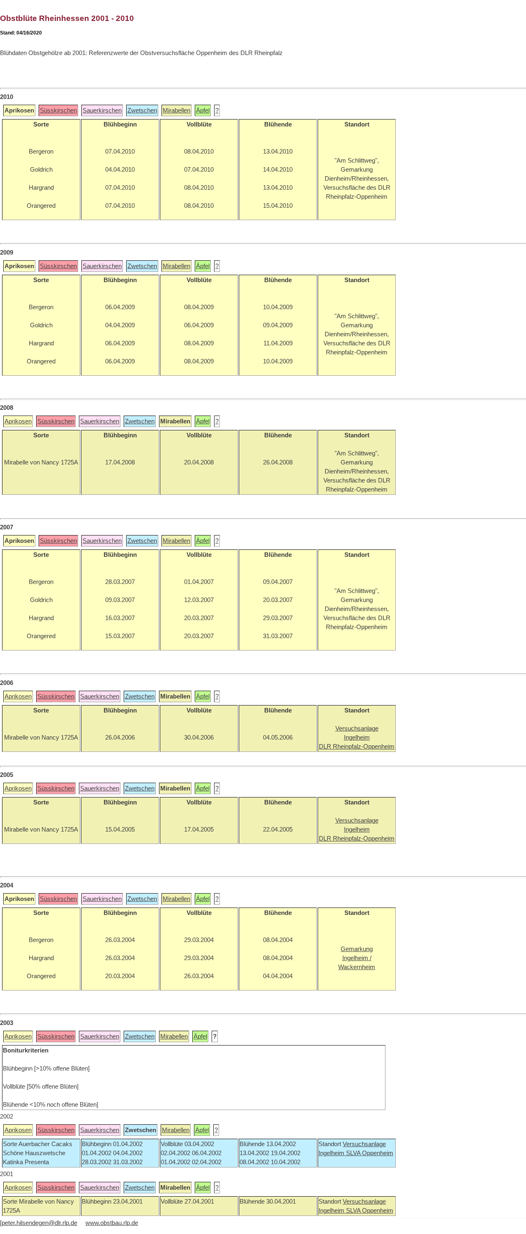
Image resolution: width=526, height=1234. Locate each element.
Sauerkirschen (102, 110)
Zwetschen (142, 110)
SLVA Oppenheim (369, 1153)
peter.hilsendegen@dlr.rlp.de (39, 1223)
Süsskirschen (58, 110)
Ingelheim (332, 1153)
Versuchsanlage (364, 1144)
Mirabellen (176, 110)
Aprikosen (18, 421)
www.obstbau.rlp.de (111, 1223)
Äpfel (203, 110)
